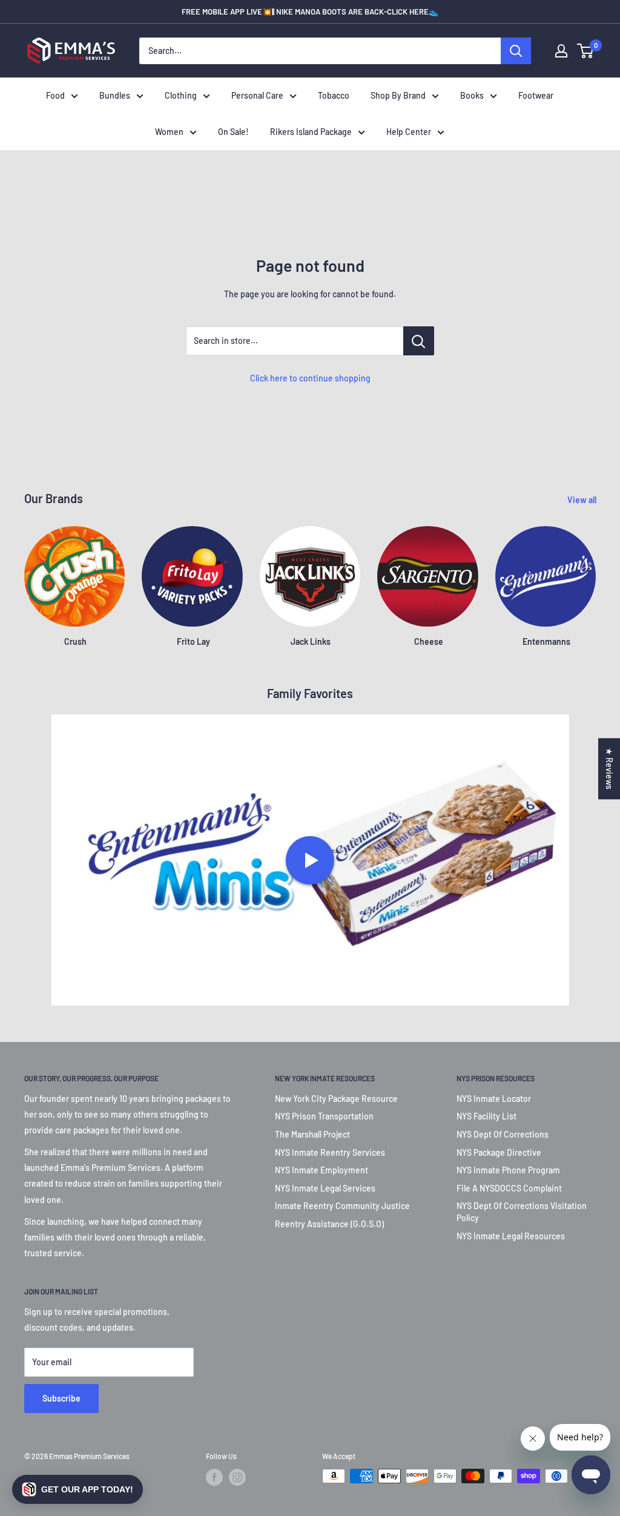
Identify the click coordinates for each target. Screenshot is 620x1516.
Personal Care (257, 95)
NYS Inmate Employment (321, 1170)
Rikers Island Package (311, 132)
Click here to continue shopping (310, 378)
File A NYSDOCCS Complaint (509, 1188)
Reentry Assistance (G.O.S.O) (329, 1224)
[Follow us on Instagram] (237, 1477)
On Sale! (233, 132)
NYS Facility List (486, 1116)
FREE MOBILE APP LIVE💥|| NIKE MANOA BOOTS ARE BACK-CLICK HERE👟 (310, 11)
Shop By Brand (398, 95)
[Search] (516, 51)
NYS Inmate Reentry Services (330, 1152)
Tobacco (333, 95)
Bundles (114, 95)
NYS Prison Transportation (324, 1116)
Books (472, 95)
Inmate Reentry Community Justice (342, 1206)
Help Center (408, 132)
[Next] (595, 575)
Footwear (535, 95)
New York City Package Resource (336, 1098)
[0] (585, 51)
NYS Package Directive (499, 1152)
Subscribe (61, 1398)
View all (582, 500)
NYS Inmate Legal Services (325, 1188)
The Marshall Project (312, 1134)
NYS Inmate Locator (494, 1098)
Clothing (181, 95)
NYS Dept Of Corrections (503, 1134)
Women (169, 132)
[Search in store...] (418, 340)
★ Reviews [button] (609, 768)
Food (55, 95)
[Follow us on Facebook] (214, 1477)
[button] (77, 1489)
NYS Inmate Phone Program (508, 1170)
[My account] (561, 51)
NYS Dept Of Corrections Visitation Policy (522, 1212)
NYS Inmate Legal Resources (511, 1236)
